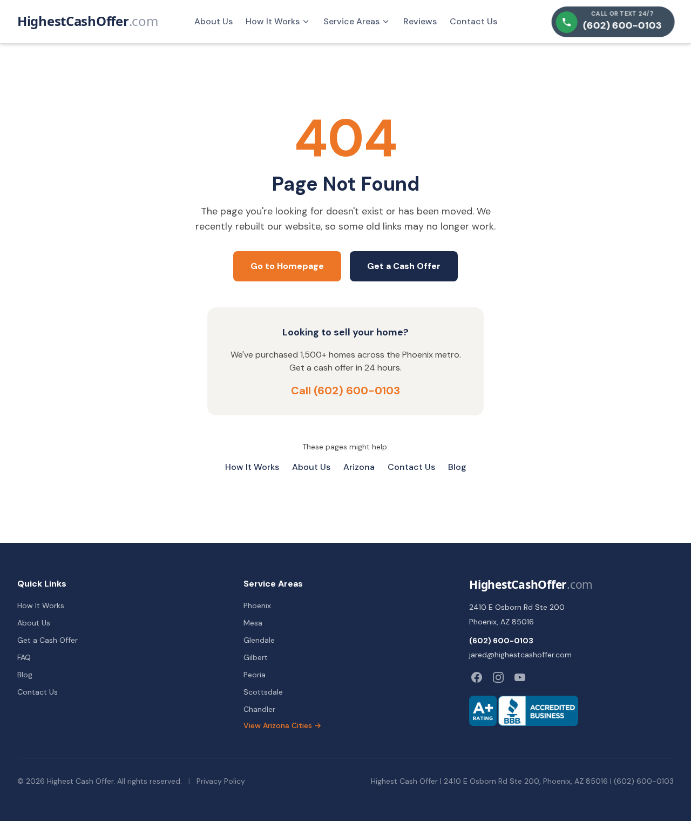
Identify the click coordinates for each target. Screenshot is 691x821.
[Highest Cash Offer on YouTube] (519, 677)
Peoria (254, 674)
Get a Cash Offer (404, 266)
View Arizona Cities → (282, 725)
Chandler (259, 709)
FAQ (24, 657)
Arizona (359, 467)
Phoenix (257, 605)
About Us (213, 21)
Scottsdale (263, 692)
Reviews (420, 21)
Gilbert (255, 657)
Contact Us (473, 21)
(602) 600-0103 (501, 640)
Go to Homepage (287, 266)
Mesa (252, 623)
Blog (457, 467)
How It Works (273, 21)
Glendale (259, 640)
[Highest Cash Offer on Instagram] (498, 677)
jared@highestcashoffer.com (520, 655)
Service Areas (351, 21)
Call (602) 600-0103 (345, 390)
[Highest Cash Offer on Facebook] (476, 677)
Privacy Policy (221, 781)
